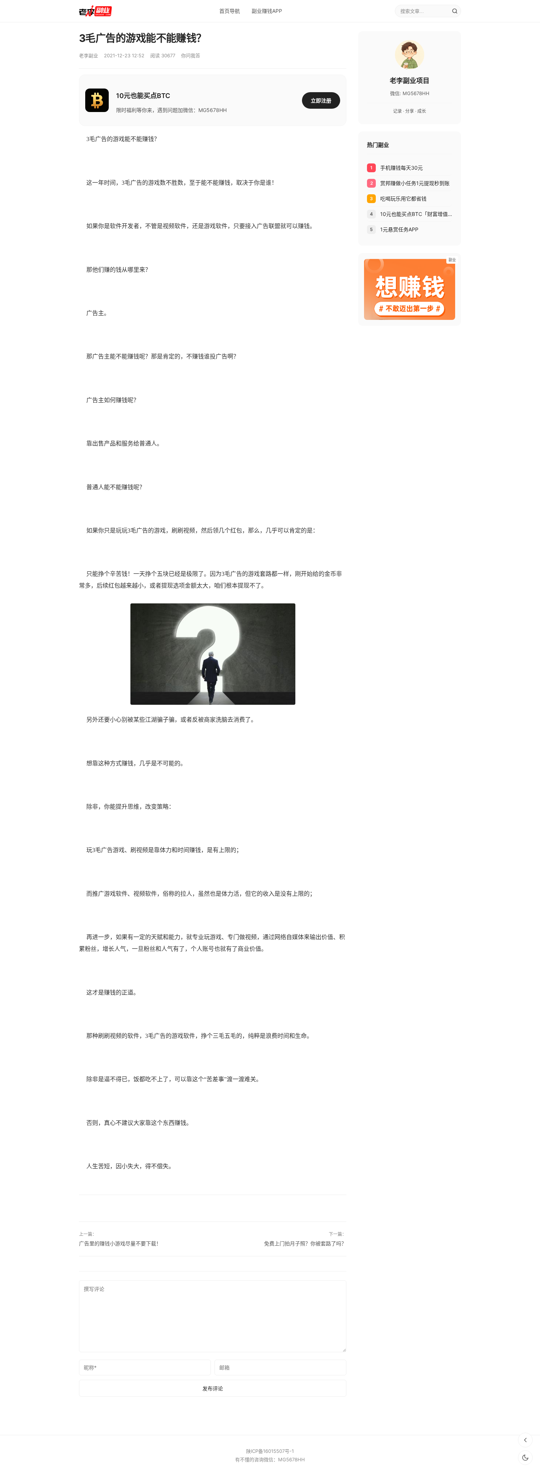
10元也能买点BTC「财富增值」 (416, 214)
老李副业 (88, 55)
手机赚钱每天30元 (401, 168)
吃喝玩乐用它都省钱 (403, 198)
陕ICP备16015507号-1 (270, 1451)
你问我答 (190, 55)
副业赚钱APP (267, 11)
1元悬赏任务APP (399, 229)
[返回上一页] (525, 1440)
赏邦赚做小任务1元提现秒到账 (415, 183)
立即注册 (321, 100)
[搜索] (455, 11)
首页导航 (229, 11)
